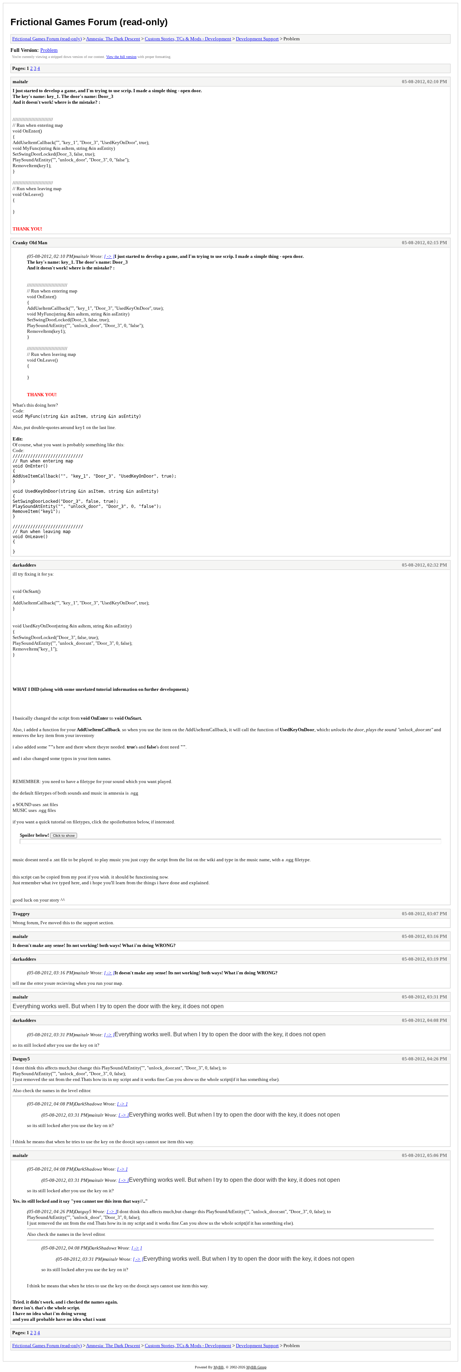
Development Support (257, 38)
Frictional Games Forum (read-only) (89, 22)
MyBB (219, 1367)
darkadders (24, 565)
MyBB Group (256, 1367)
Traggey (21, 913)
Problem (49, 50)
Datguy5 (21, 1059)
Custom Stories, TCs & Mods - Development (188, 38)
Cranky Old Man (30, 242)
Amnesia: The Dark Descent (113, 38)
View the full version (121, 57)
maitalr (20, 81)
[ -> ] (109, 256)
